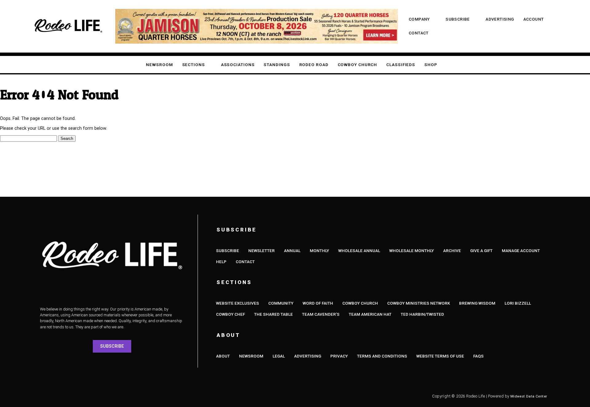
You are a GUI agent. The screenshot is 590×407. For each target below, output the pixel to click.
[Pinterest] (135, 396)
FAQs (478, 356)
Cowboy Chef (230, 314)
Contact (419, 33)
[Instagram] (67, 396)
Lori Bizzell (518, 303)
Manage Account (521, 250)
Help (221, 261)
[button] (16, 26)
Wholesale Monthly (411, 250)
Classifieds (400, 64)
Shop (430, 64)
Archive (452, 250)
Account (533, 19)
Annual (292, 250)
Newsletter (261, 250)
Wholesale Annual (359, 250)
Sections (193, 64)
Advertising (500, 19)
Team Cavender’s (321, 314)
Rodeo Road (313, 64)
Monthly (319, 250)
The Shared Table (273, 314)
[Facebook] (50, 396)
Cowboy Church (357, 64)
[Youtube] (101, 396)
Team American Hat (370, 314)
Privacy (339, 356)
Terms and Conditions (382, 356)
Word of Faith (318, 303)
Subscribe (458, 19)
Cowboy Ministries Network (418, 303)
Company (419, 19)
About (223, 356)
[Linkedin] (118, 396)
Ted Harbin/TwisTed (422, 314)
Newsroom (159, 64)
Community (280, 303)
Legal (279, 356)
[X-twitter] (84, 396)
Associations (238, 64)
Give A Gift (481, 250)
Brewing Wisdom (477, 303)
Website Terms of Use (440, 356)
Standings (277, 64)
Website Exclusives (237, 303)
